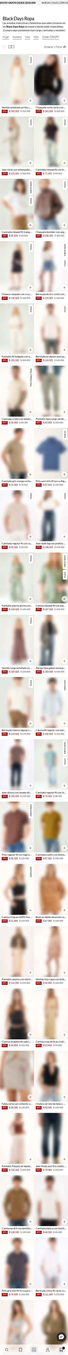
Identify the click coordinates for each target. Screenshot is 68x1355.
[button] (7, 1350)
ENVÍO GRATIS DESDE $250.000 (18, 2)
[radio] (4, 47)
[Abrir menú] (34, 1349)
